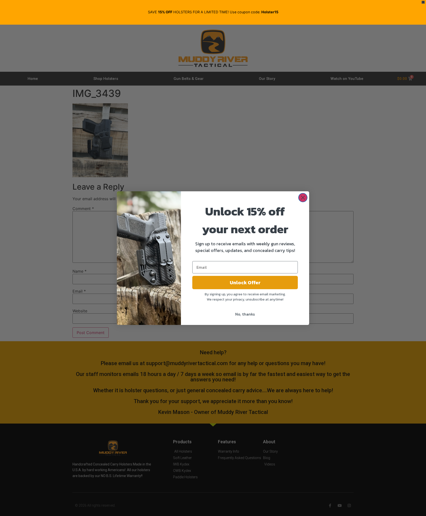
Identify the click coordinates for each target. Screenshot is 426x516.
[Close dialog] (303, 197)
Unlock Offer (245, 282)
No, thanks (245, 314)
